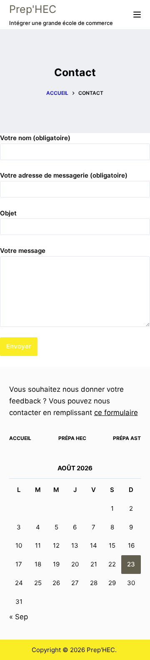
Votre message (22, 251)
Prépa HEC (72, 438)
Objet (8, 213)
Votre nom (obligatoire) (35, 138)
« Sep (18, 617)
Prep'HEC (32, 9)
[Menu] (137, 14)
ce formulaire (116, 412)
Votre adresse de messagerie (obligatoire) (64, 175)
